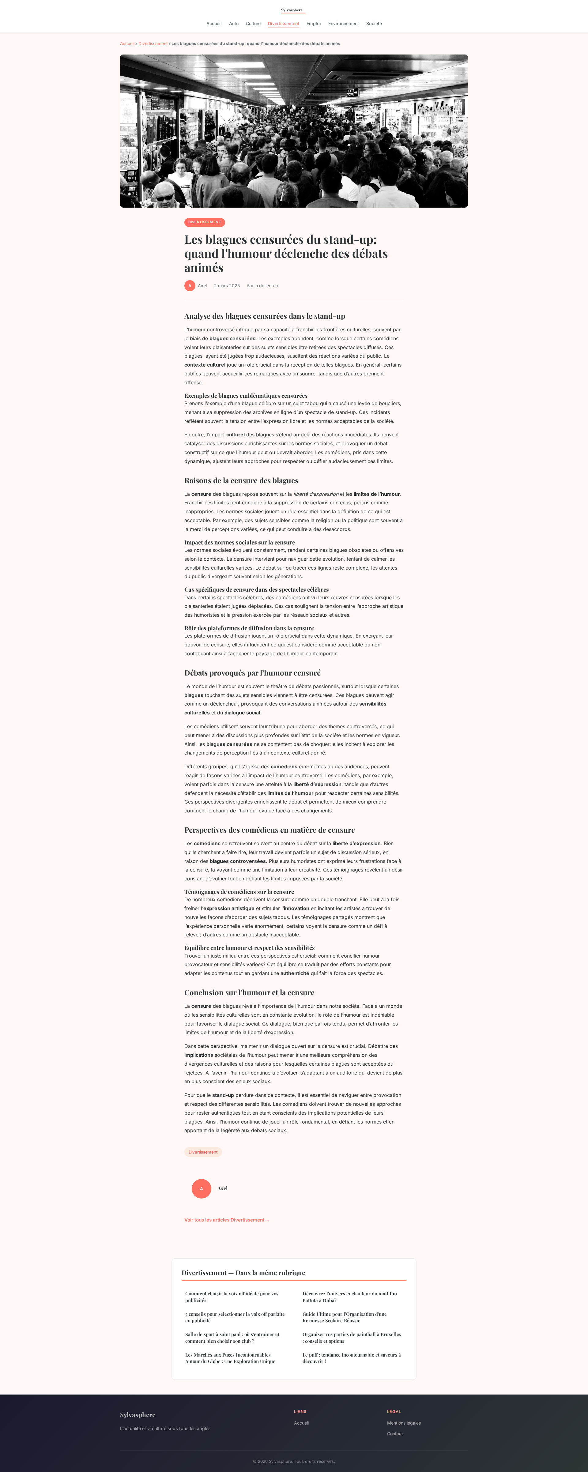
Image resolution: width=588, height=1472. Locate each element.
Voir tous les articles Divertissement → (227, 1220)
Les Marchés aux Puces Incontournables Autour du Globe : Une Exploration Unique (230, 1358)
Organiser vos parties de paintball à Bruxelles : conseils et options (352, 1337)
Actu (234, 23)
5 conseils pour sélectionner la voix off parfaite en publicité (235, 1317)
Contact (395, 1433)
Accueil (214, 23)
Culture (253, 23)
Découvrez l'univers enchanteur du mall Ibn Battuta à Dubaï (350, 1296)
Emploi (314, 23)
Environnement (343, 23)
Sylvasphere (137, 1414)
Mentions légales (404, 1422)
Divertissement (283, 23)
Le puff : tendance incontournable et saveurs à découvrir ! (352, 1358)
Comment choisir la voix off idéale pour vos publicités (231, 1296)
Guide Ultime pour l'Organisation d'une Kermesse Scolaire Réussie (345, 1317)
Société (374, 23)
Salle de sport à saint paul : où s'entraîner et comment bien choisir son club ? (232, 1337)
